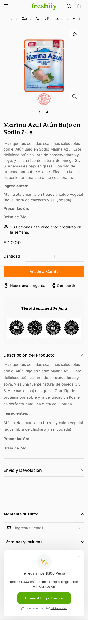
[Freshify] (44, 6)
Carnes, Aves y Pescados (42, 18)
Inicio (8, 18)
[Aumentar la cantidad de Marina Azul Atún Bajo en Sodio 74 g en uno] (78, 256)
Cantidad (12, 256)
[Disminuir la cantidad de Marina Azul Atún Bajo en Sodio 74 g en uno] (30, 256)
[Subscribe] (79, 527)
